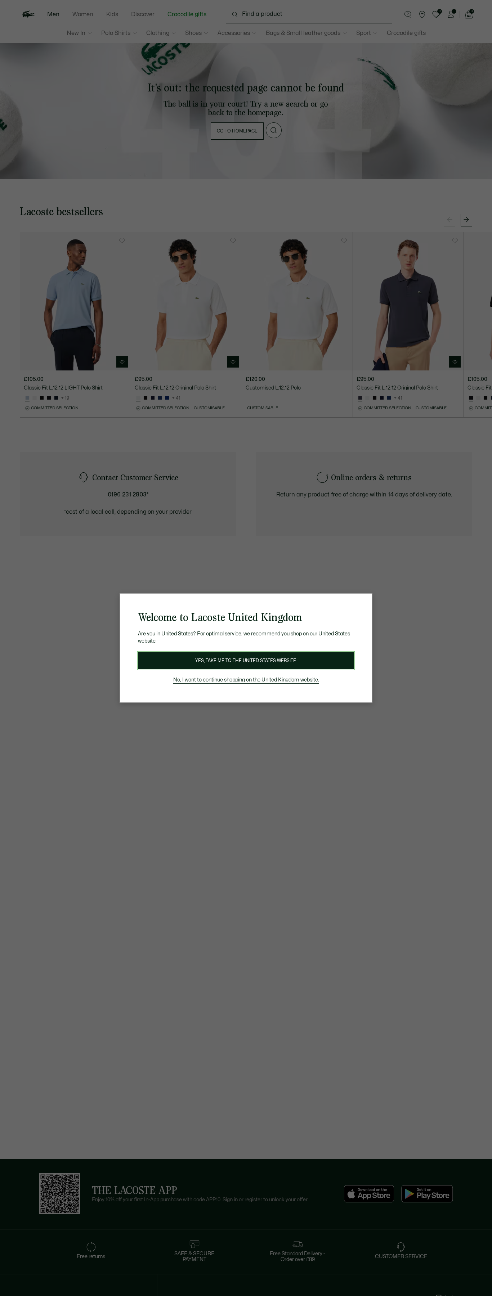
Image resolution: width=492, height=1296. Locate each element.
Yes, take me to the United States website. (246, 660)
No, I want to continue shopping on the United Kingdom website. (246, 680)
